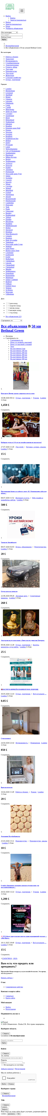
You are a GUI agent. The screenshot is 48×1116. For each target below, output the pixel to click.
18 (14, 958)
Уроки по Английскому (9, 542)
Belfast (8, 141)
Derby (8, 143)
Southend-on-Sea (12, 139)
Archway (9, 163)
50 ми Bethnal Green (21, 328)
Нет (18, 1114)
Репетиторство (40, 547)
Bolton (8, 228)
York (7, 207)
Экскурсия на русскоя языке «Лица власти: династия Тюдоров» (23, 640)
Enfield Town (11, 286)
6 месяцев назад (15, 310)
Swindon (9, 178)
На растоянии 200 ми (18, 353)
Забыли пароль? (7, 1069)
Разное (34, 792)
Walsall (8, 188)
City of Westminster (13, 151)
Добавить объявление (14, 28)
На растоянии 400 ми (18, 357)
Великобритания (12, 46)
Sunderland (10, 116)
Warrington (10, 195)
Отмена (11, 1084)
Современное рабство (14, 987)
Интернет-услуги (22, 498)
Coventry (9, 114)
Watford (9, 246)
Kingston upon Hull (13, 128)
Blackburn (9, 222)
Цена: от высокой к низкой (21, 344)
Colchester (9, 253)
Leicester (9, 101)
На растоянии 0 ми (17, 349)
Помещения (35, 743)
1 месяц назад (14, 308)
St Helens (9, 290)
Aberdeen (9, 170)
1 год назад (13, 313)
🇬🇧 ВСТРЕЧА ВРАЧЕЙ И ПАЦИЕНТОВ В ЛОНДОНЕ (19, 689)
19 (16, 958)
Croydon (9, 186)
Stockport (9, 230)
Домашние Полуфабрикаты (10, 836)
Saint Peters (10, 248)
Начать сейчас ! (7, 978)
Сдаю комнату (6, 738)
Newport (9, 132)
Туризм (36, 398)
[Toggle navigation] (22, 11)
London (8, 89)
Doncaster (9, 205)
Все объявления (13, 317)
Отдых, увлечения (23, 398)
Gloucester (10, 211)
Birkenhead (10, 120)
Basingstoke (10, 275)
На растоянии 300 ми (18, 355)
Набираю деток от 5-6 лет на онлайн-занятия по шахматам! (21, 442)
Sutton (8, 176)
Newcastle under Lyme (14, 244)
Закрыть (5, 1109)
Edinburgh (9, 103)
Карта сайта (10, 998)
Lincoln (8, 263)
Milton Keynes (11, 157)
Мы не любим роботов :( (11, 1073)
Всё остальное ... (40, 694)
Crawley (9, 180)
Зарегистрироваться (18, 20)
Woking (8, 288)
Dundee (8, 219)
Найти (4, 1043)
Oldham (9, 284)
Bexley (8, 159)
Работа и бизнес (22, 792)
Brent (8, 118)
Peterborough (10, 201)
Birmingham (10, 91)
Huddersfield (10, 215)
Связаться (9, 996)
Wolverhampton (11, 149)
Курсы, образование (24, 547)
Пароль (4, 1060)
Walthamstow (11, 271)
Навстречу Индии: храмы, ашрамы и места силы (17, 393)
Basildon (9, 224)
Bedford (9, 282)
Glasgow (9, 99)
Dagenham (10, 273)
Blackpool (9, 155)
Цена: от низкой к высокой (21, 342)
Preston (8, 130)
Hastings (9, 238)
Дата (12, 346)
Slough (8, 197)
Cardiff (8, 107)
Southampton (10, 153)
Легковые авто (22, 596)
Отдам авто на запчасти (9, 591)
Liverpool (9, 93)
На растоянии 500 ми (18, 359)
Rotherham (10, 259)
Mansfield (9, 190)
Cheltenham (10, 261)
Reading (9, 126)
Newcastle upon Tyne (14, 174)
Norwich (9, 165)
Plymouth (9, 145)
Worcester (9, 292)
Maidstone (9, 278)
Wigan (8, 184)
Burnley (9, 213)
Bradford (9, 136)
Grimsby (9, 236)
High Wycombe (11, 240)
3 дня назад (13, 303)
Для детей (19, 447)
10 (11, 958)
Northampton (10, 161)
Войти (12, 18)
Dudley (8, 168)
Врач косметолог (7, 787)
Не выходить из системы (13, 1065)
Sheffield (9, 95)
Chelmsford (10, 267)
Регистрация (11, 1009)
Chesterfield (10, 265)
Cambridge (10, 203)
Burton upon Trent (12, 251)
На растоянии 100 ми (18, 351)
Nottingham (10, 122)
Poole (8, 209)
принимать (11, 1114)
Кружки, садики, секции (36, 447)
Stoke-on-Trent (11, 112)
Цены (8, 26)
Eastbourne (10, 255)
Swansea (9, 134)
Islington (9, 124)
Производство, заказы (38, 841)
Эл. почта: (5, 1056)
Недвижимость (22, 743)
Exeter (8, 257)
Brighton (9, 232)
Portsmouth (10, 172)
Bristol (8, 97)
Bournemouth (11, 199)
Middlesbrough (11, 226)
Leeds (8, 105)
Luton (8, 147)
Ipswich (8, 182)
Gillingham (10, 294)
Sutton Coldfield (12, 280)
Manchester (10, 109)
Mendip (8, 269)
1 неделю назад (15, 306)
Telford (8, 217)
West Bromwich (11, 234)
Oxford (8, 192)
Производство (21, 841)
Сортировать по (16, 340)
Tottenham (9, 242)
